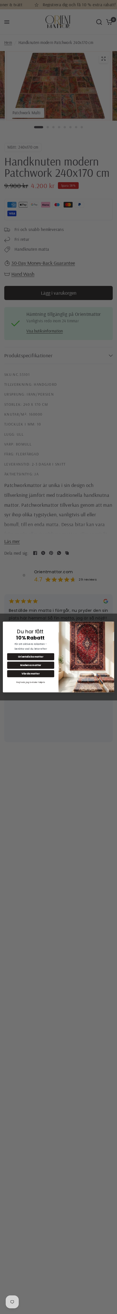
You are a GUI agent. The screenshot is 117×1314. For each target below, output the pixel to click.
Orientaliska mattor (30, 656)
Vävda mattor (31, 673)
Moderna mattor (30, 665)
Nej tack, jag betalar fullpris (30, 682)
